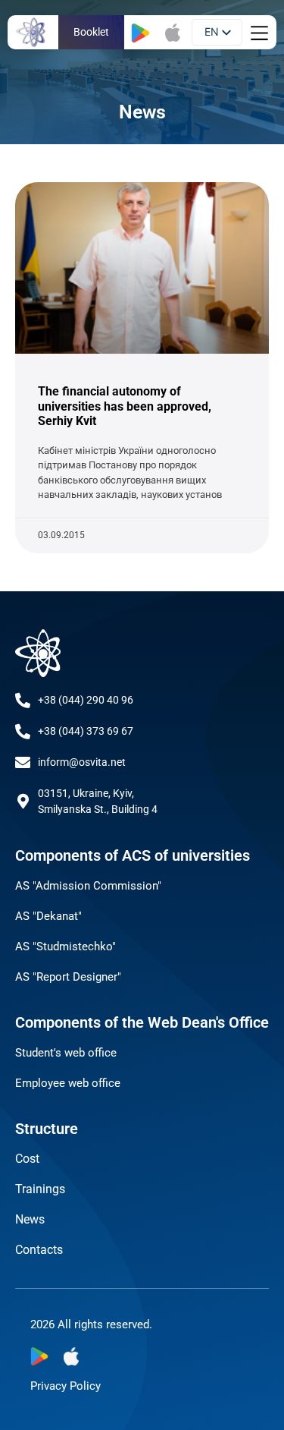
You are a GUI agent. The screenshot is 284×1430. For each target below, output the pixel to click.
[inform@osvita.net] (22, 762)
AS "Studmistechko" (65, 946)
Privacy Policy (65, 1386)
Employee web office (67, 1083)
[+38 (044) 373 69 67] (22, 731)
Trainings (40, 1189)
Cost (27, 1158)
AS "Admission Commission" (88, 886)
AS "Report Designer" (68, 977)
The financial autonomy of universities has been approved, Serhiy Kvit (124, 405)
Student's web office (66, 1053)
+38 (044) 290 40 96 (85, 700)
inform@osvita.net (82, 762)
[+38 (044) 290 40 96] (22, 700)
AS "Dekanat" (48, 916)
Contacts (39, 1250)
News (30, 1219)
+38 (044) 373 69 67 (85, 731)
